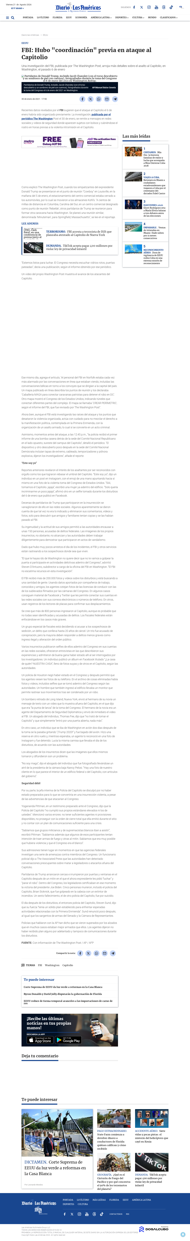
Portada (28, 18)
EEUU (69, 18)
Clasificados (168, 18)
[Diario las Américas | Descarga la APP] (41, 1040)
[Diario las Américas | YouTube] (156, 7)
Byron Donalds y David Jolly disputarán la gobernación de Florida (63, 994)
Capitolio (67, 965)
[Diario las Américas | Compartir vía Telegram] (115, 99)
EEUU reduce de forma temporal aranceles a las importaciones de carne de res (68, 1002)
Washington (52, 965)
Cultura (137, 18)
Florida (57, 18)
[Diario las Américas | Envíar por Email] (107, 99)
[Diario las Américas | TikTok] (171, 7)
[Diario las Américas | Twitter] (141, 7)
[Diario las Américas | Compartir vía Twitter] (91, 99)
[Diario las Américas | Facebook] (134, 7)
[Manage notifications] (183, 1234)
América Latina (100, 18)
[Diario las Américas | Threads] (164, 7)
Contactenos (116, 1214)
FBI (40, 965)
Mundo (152, 18)
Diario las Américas (30, 35)
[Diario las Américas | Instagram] (149, 7)
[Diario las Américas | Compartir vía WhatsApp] (99, 99)
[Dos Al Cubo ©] (153, 1231)
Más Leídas (99, 1200)
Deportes (121, 18)
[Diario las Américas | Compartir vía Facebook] (82, 99)
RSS (127, 1214)
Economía (81, 18)
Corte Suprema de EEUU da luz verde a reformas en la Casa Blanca (63, 987)
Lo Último (43, 18)
